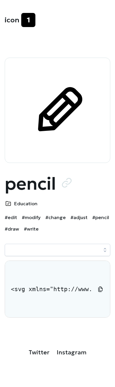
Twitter (39, 352)
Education (25, 203)
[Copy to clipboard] (100, 289)
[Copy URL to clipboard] (67, 183)
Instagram (71, 352)
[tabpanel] (57, 289)
